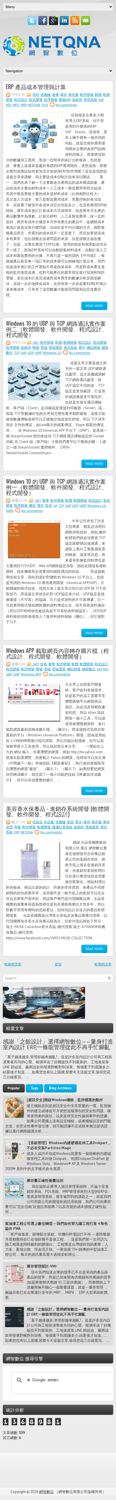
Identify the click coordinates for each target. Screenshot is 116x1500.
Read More (94, 306)
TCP (16, 352)
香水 (78, 822)
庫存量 (73, 94)
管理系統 (90, 100)
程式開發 (36, 100)
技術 (43, 664)
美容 (70, 822)
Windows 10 (52, 352)
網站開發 (93, 347)
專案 (17, 827)
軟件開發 (86, 94)
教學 (45, 500)
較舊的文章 (103, 964)
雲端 (44, 347)
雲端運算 (55, 347)
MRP (23, 105)
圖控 (32, 505)
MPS (16, 105)
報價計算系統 (62, 827)
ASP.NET (103, 669)
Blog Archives (60, 1088)
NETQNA (34, 105)
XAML (10, 510)
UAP (23, 352)
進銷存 (77, 100)
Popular (14, 1088)
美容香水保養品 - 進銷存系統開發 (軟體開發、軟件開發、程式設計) (57, 811)
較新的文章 (13, 964)
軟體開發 (70, 342)
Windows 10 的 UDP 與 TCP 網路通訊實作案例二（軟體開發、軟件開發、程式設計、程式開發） (56, 328)
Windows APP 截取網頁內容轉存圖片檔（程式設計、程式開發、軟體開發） (57, 653)
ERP (101, 100)
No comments (66, 105)
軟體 (98, 94)
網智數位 (88, 669)
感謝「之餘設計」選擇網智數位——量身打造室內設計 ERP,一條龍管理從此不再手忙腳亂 (58, 1044)
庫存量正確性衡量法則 (45, 1180)
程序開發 (50, 100)
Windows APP (31, 674)
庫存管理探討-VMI (42, 1266)
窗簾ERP (65, 100)
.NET (35, 342)
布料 (35, 94)
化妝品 (37, 822)
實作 (82, 347)
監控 (48, 505)
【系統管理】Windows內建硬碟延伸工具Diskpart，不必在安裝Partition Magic (69, 1145)
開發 (35, 347)
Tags (34, 1088)
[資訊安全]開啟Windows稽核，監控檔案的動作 (65, 1100)
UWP (38, 352)
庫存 (63, 94)
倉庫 (55, 94)
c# (55, 505)
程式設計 (21, 100)
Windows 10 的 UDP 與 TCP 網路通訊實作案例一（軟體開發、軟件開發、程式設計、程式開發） (56, 486)
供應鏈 (46, 94)
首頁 (58, 964)
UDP (31, 352)
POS (45, 105)
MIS (8, 105)
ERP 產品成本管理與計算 (36, 86)
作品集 (49, 822)
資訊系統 (70, 347)
